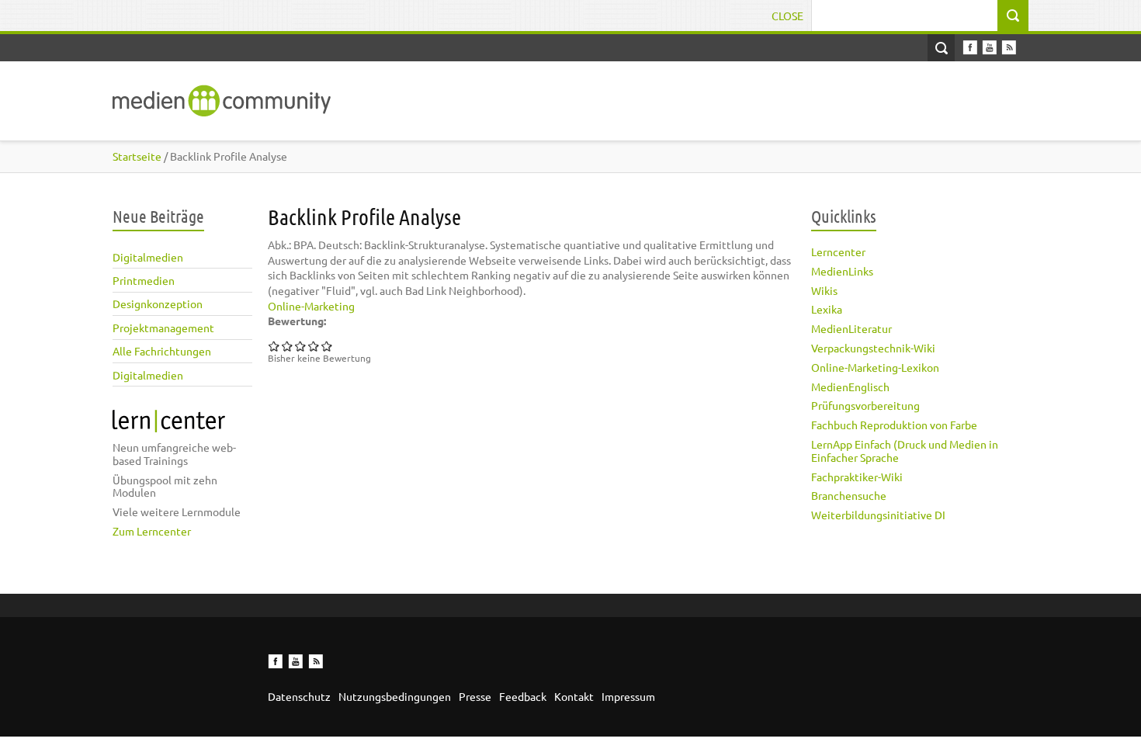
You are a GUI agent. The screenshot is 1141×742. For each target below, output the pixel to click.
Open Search (941, 47)
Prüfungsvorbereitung (865, 405)
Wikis (824, 290)
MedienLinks (842, 271)
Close (787, 16)
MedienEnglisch (850, 387)
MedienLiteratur (851, 328)
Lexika (826, 309)
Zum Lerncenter (152, 531)
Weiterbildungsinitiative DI (878, 515)
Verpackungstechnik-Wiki (873, 348)
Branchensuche (848, 495)
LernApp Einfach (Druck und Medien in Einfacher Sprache (904, 450)
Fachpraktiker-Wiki (857, 477)
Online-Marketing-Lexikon (875, 367)
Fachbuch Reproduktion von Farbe (894, 425)
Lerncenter (838, 251)
